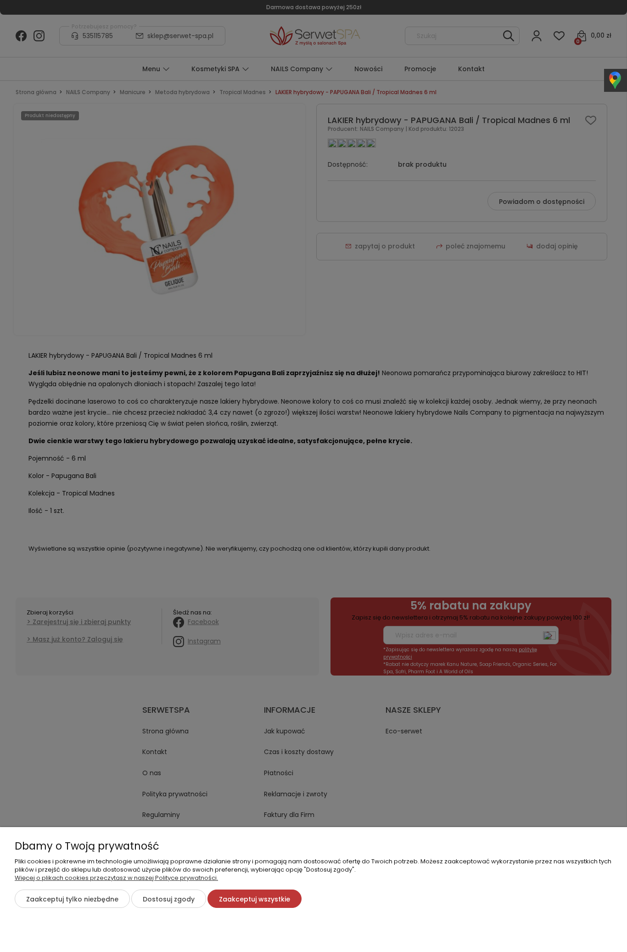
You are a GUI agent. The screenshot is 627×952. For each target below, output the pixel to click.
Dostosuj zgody (169, 899)
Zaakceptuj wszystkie (254, 899)
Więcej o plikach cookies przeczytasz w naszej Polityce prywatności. (116, 877)
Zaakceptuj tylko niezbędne (72, 899)
